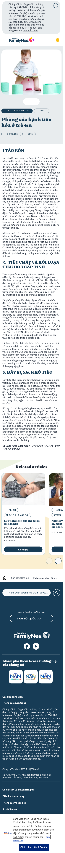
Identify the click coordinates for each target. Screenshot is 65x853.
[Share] (36, 101)
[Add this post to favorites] (31, 101)
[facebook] (27, 646)
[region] (31, 833)
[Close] (56, 5)
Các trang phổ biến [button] (12, 696)
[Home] (21, 40)
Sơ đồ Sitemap (10, 809)
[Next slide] (58, 561)
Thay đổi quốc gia (29, 618)
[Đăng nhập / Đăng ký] (57, 40)
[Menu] (5, 40)
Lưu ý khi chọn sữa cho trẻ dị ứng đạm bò (22, 522)
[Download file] (26, 101)
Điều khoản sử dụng (13, 796)
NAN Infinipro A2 (31, 676)
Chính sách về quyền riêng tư (18, 789)
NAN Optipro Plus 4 (16, 676)
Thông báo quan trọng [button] (14, 702)
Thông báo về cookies (14, 802)
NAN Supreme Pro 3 (46, 676)
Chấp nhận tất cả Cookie (33, 847)
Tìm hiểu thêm (30, 30)
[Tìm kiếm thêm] (49, 40)
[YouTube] (36, 646)
